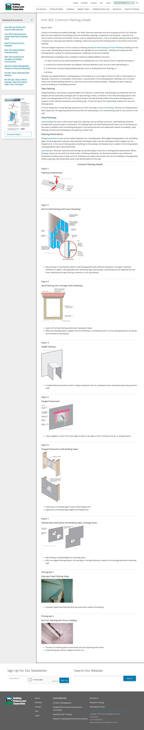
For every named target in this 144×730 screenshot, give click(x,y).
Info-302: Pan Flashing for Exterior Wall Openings (15, 28)
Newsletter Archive (97, 707)
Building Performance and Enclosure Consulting (67, 708)
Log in (108, 3)
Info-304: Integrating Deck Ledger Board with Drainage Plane (16, 36)
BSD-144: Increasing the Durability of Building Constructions (14, 59)
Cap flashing (46, 150)
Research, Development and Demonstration (70, 719)
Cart (101, 3)
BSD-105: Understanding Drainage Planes (14, 51)
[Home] (14, 9)
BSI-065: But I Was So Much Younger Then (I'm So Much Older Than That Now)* (16, 81)
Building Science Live (101, 9)
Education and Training (62, 714)
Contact (94, 3)
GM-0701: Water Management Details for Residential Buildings (17, 67)
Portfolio (84, 3)
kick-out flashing (107, 108)
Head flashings (47, 122)
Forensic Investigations (62, 703)
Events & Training (132, 9)
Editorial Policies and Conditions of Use (104, 722)
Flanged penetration (49, 138)
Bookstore (117, 9)
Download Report (14, 134)
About (75, 3)
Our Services (41, 9)
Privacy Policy (97, 719)
